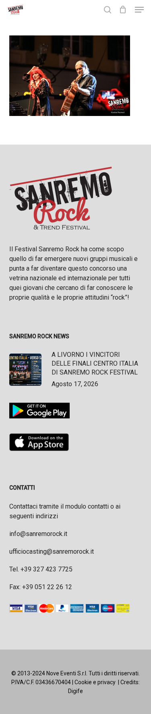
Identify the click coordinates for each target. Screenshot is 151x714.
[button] (139, 10)
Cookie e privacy (95, 682)
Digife (75, 691)
